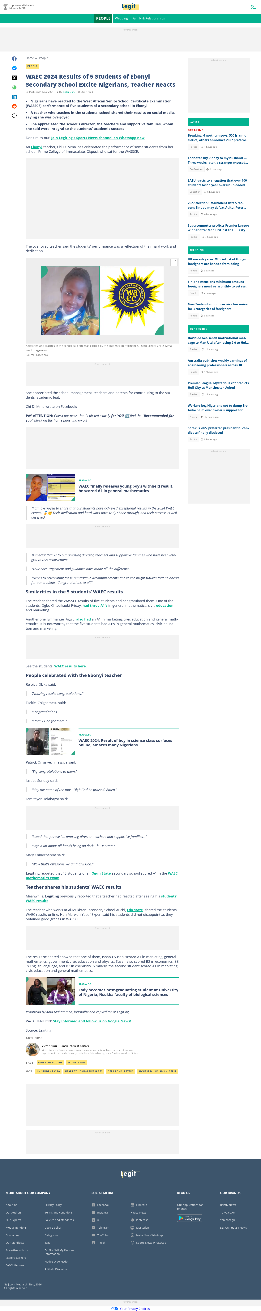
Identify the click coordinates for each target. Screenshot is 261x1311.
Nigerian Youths (50, 1062)
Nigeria (194, 416)
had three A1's (95, 605)
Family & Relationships (148, 18)
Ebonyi (36, 147)
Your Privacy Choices (135, 1309)
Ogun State (101, 873)
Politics (193, 146)
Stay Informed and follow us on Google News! (92, 1021)
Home (30, 58)
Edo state (135, 910)
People (103, 18)
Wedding (121, 18)
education (164, 605)
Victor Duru (69, 91)
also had (83, 619)
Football (194, 236)
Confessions (196, 169)
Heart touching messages (84, 1071)
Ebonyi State (76, 1062)
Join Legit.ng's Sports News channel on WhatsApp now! (98, 137)
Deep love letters (121, 1071)
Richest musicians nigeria (158, 1071)
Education (195, 191)
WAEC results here (70, 666)
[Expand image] (174, 262)
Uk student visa (48, 1071)
